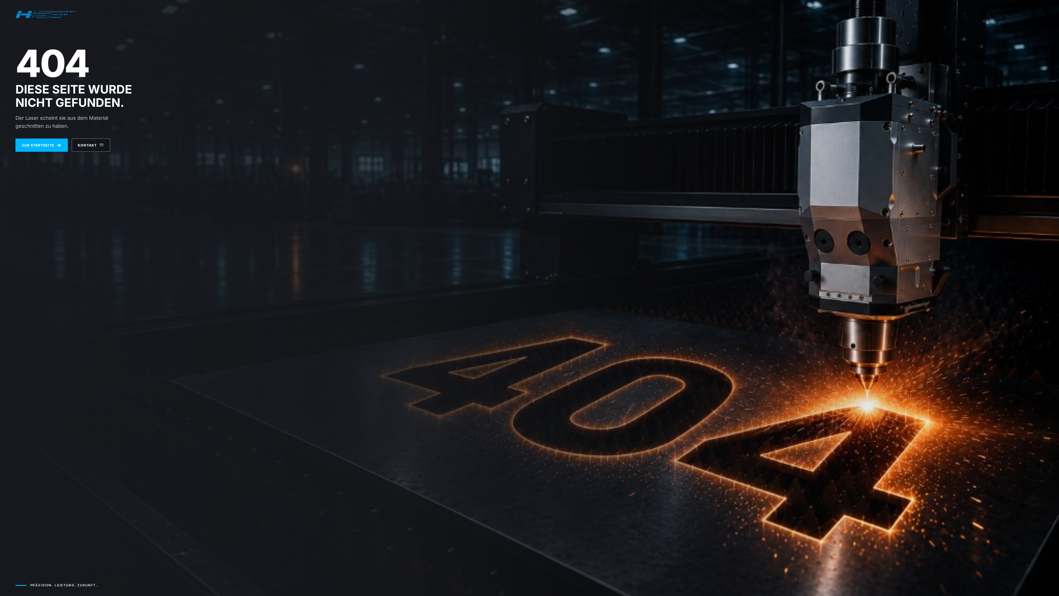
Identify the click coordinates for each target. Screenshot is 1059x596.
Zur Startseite (42, 145)
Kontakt (87, 145)
